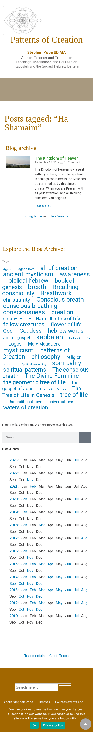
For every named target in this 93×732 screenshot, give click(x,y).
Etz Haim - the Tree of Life (54, 318)
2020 (13, 499)
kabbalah (49, 337)
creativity (12, 318)
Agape (7, 269)
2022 (13, 473)
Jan (24, 499)
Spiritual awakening (34, 364)
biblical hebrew (28, 280)
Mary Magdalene (44, 344)
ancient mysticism (28, 274)
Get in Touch (59, 656)
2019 (13, 512)
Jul (76, 460)
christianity (16, 300)
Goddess (30, 330)
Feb (33, 486)
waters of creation (25, 407)
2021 (13, 486)
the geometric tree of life (34, 382)
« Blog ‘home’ (33, 216)
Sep (12, 583)
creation (62, 312)
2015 (13, 564)
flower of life (66, 324)
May (59, 577)
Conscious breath (60, 299)
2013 (13, 590)
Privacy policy (53, 725)
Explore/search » (57, 216)
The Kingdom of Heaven (57, 158)
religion (74, 357)
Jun (68, 564)
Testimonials (34, 656)
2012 (13, 603)
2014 (13, 577)
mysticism (18, 350)
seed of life (9, 364)
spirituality (66, 363)
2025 (13, 460)
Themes (44, 702)
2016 (13, 551)
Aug (84, 538)
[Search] (85, 437)
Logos (15, 344)
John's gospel (16, 337)
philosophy (45, 356)
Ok (35, 725)
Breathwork (56, 293)
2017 (13, 538)
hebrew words (66, 330)
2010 (13, 616)
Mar (42, 525)
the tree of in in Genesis (53, 389)
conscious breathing (30, 306)
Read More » (43, 206)
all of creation (58, 268)
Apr (50, 564)
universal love (61, 401)
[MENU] (83, 8)
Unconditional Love (25, 401)
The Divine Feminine (52, 376)
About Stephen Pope (18, 702)
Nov (30, 480)
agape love (26, 269)
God (8, 331)
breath (37, 287)
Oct (21, 583)
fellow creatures (23, 324)
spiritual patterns (24, 369)
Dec (39, 583)
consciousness (24, 312)
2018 (13, 525)
